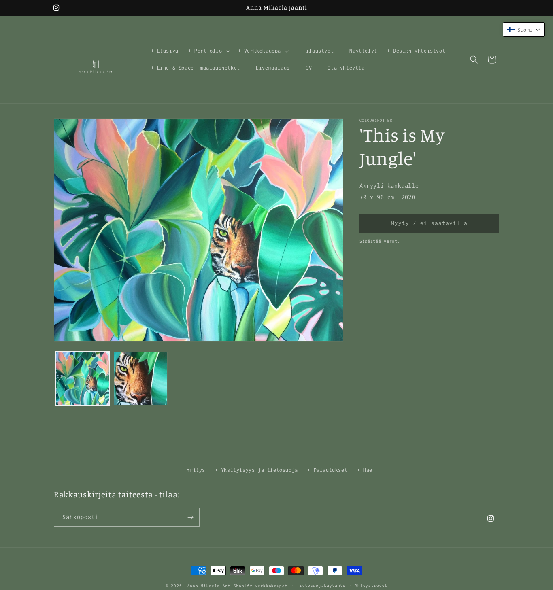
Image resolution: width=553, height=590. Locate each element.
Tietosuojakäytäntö (321, 585)
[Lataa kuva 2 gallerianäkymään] (141, 378)
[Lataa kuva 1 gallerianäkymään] (83, 378)
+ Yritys (193, 470)
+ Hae (364, 470)
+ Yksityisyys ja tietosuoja (256, 470)
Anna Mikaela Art (209, 586)
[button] (208, 50)
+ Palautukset (327, 470)
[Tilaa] (190, 517)
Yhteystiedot (371, 585)
